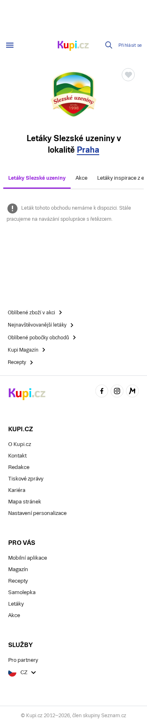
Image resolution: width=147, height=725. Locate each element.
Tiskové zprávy (25, 479)
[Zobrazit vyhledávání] (109, 45)
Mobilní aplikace (27, 558)
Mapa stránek (24, 502)
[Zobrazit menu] (10, 45)
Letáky (16, 604)
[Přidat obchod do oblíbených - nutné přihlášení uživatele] (128, 74)
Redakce (18, 467)
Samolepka (22, 592)
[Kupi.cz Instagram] (117, 392)
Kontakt (17, 456)
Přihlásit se (130, 45)
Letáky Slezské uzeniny (37, 178)
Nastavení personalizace (37, 513)
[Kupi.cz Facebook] (101, 392)
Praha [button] (88, 149)
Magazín (18, 569)
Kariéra (16, 490)
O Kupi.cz (19, 444)
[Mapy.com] (132, 392)
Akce (81, 178)
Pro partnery (23, 660)
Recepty (18, 581)
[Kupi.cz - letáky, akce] (73, 46)
